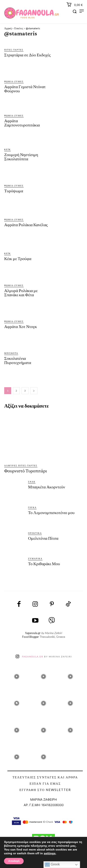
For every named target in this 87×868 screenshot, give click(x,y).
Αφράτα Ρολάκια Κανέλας (26, 224)
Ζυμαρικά (35, 558)
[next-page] (33, 390)
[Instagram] (35, 604)
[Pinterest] (52, 604)
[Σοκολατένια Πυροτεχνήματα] (68, 359)
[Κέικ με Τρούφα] (68, 257)
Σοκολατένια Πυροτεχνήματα (17, 360)
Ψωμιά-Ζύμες (14, 81)
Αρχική (8, 28)
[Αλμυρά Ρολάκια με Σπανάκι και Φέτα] (68, 291)
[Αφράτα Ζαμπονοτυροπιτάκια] (68, 121)
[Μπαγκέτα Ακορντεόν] (14, 491)
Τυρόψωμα (13, 191)
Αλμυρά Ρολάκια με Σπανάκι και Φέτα (21, 292)
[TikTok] (68, 604)
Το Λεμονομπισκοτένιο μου (51, 512)
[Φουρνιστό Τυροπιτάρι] (43, 437)
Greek (55, 864)
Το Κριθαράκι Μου (44, 563)
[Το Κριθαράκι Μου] (14, 568)
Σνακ (31, 481)
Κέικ (7, 149)
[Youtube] (35, 621)
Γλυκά (32, 507)
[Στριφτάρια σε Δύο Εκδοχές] (68, 53)
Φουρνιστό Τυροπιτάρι (25, 470)
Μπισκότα (11, 353)
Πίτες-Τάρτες (13, 49)
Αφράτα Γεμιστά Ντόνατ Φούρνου (25, 88)
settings (50, 853)
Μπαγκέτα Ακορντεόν (46, 487)
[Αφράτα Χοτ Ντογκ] (68, 325)
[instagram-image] (16, 675)
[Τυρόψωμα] (68, 189)
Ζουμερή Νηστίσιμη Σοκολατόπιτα (21, 156)
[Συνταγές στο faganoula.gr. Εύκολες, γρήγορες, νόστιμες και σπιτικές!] (31, 13)
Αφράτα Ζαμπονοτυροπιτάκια (22, 122)
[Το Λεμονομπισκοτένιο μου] (14, 516)
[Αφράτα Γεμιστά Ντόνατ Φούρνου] (68, 87)
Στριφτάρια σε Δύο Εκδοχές (27, 55)
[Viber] (52, 621)
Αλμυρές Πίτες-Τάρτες (20, 465)
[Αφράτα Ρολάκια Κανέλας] (68, 223)
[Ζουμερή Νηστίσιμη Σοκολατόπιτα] (68, 155)
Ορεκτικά (35, 533)
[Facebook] (19, 604)
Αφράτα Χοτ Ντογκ (20, 326)
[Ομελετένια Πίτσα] (14, 542)
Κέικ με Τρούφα (17, 258)
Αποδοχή (13, 861)
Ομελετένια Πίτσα (43, 538)
